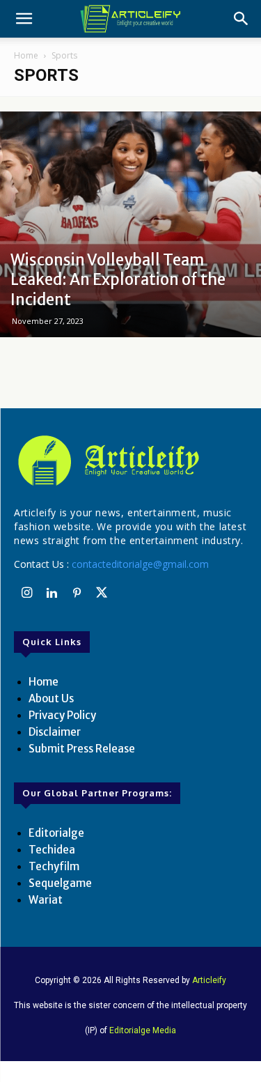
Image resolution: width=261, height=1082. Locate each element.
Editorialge (56, 833)
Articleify (209, 980)
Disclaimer (55, 732)
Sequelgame (60, 883)
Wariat (46, 899)
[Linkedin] (51, 593)
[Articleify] (130, 460)
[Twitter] (101, 593)
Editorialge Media (142, 1030)
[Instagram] (26, 593)
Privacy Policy (62, 715)
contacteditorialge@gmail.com (140, 564)
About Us (51, 698)
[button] (23, 19)
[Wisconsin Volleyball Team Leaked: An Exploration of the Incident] (130, 224)
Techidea (52, 849)
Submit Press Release (82, 748)
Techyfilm (54, 866)
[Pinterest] (76, 593)
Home (26, 55)
